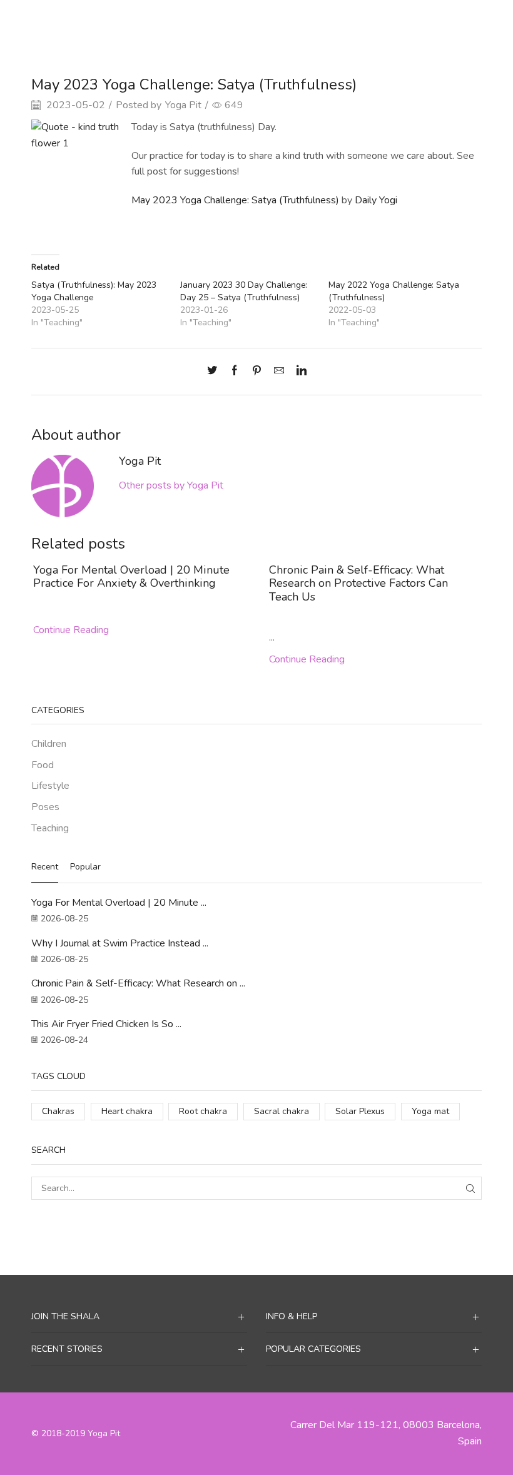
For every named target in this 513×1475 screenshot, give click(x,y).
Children (48, 744)
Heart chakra (127, 1111)
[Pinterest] (257, 371)
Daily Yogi (376, 200)
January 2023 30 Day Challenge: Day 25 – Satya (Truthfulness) (243, 291)
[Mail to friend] (279, 371)
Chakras (58, 1111)
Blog (250, 21)
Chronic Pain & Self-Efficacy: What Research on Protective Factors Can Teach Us (358, 583)
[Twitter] (215, 371)
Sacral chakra (281, 1111)
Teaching (288, 21)
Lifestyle (50, 786)
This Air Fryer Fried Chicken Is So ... (106, 1024)
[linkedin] (298, 371)
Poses (45, 807)
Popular (85, 867)
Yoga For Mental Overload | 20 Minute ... (118, 903)
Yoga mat (430, 1111)
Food (42, 765)
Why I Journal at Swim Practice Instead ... (119, 943)
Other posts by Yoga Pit (171, 485)
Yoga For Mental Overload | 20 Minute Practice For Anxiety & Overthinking (131, 576)
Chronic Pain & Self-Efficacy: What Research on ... (138, 983)
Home (218, 21)
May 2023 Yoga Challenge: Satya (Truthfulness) (235, 200)
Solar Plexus (360, 1111)
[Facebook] (234, 371)
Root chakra (203, 1111)
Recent (44, 867)
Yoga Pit (183, 105)
